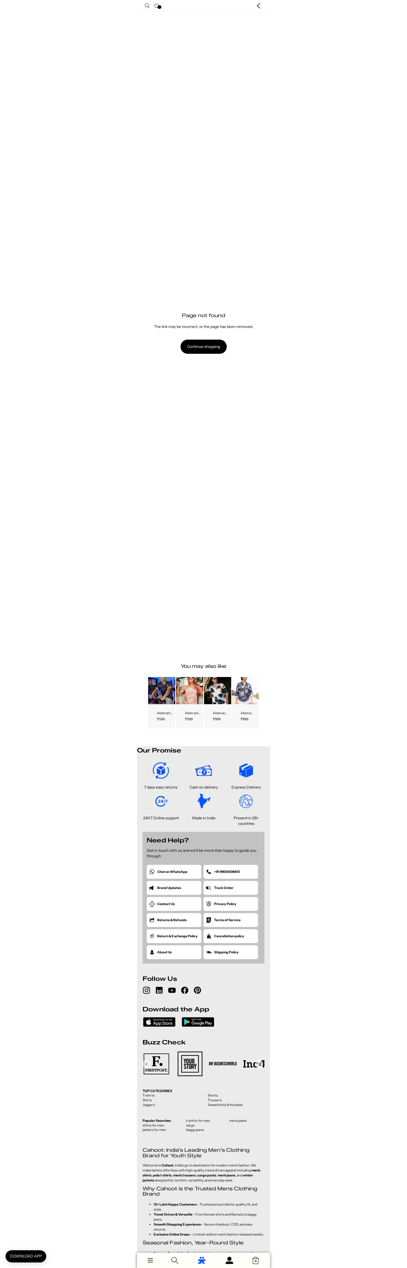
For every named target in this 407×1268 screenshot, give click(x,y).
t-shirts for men (198, 1120)
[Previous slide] (152, 690)
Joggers (149, 1105)
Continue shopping (203, 346)
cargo (190, 1125)
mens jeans (238, 1120)
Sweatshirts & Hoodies (225, 1105)
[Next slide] (170, 690)
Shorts (213, 1095)
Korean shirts (214, 1214)
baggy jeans (195, 1130)
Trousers (215, 1100)
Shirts (147, 1100)
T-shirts (149, 1095)
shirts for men (153, 1125)
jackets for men (154, 1130)
